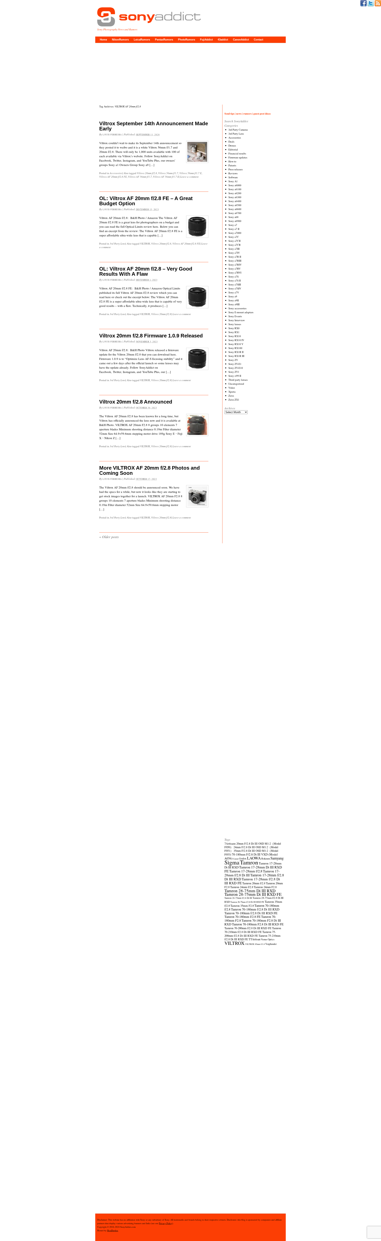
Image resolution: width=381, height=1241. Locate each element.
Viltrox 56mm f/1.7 (168, 173)
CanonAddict (241, 39)
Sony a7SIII (234, 284)
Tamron (249, 862)
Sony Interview (236, 320)
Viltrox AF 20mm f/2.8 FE (113, 176)
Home (103, 39)
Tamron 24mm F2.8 (265, 887)
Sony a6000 (234, 185)
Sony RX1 (234, 332)
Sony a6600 (234, 209)
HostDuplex (112, 1230)
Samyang (277, 858)
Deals (231, 141)
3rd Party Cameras (238, 129)
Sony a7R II (234, 256)
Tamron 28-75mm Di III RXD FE (253, 894)
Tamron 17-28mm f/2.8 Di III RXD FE (252, 881)
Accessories (116, 173)
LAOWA (254, 858)
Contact (258, 39)
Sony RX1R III (236, 356)
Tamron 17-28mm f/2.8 (245, 871)
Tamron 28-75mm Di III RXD (249, 890)
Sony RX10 (234, 336)
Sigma (231, 862)
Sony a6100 (234, 189)
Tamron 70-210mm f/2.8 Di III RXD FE (252, 930)
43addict (223, 39)
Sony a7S (233, 276)
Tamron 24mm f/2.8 (241, 887)
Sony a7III (234, 249)
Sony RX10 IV (236, 340)
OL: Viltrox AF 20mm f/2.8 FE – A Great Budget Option (146, 200)
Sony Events (235, 316)
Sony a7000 (234, 233)
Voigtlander (271, 944)
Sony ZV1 (233, 372)
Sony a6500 (234, 205)
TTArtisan (254, 939)
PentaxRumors (164, 39)
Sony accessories (237, 308)
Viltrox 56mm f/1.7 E (190, 173)
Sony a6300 (234, 197)
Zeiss (231, 395)
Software (233, 177)
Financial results (237, 153)
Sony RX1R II (235, 352)
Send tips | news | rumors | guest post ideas (247, 113)
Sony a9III (234, 304)
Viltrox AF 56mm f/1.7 (140, 176)
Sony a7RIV (234, 264)
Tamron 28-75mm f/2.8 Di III (238, 897)
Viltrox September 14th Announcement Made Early (153, 126)
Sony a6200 (234, 193)
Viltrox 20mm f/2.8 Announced (135, 402)
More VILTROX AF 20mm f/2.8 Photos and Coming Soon (149, 470)
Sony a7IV (234, 252)
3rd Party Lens (117, 243)
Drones (232, 145)
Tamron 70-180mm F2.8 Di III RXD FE (258, 924)
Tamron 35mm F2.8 (242, 906)
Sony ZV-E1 (234, 364)
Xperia (232, 391)
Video (231, 387)
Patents (232, 165)
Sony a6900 (234, 221)
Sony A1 (233, 181)
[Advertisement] (190, 73)
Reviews (233, 173)
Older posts (109, 536)
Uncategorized (236, 383)
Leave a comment (189, 176)
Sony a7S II (234, 280)
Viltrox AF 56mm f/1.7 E (166, 176)
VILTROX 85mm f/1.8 (255, 944)
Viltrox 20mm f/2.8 (147, 173)
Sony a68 (233, 217)
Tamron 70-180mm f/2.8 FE (242, 916)
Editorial (233, 149)
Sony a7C (233, 237)
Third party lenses (238, 380)
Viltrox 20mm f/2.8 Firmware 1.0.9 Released (151, 336)
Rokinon (265, 858)
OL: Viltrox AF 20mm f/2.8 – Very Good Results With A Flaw (145, 271)
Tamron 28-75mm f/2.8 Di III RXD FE (247, 902)
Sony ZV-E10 (235, 368)
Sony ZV (233, 360)
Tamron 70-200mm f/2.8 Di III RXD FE (247, 928)
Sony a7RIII (234, 260)
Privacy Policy (165, 1223)
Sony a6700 (234, 213)
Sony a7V (233, 292)
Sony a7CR (234, 245)
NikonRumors (120, 39)
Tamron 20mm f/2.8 (253, 883)
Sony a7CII (234, 241)
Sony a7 (232, 225)
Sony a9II (233, 300)
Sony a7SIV (234, 288)
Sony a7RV (234, 268)
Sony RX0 (234, 328)
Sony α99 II (234, 376)
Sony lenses (234, 324)
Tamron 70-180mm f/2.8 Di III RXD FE (250, 913)
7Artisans (230, 843)
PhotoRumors (186, 39)
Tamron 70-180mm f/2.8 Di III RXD (255, 909)
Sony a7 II (233, 229)
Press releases (235, 169)
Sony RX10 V (235, 344)
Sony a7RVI (234, 272)
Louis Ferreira (112, 134)
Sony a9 (232, 296)
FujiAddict (206, 39)
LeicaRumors (142, 39)
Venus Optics (267, 939)
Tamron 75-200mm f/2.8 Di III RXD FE (250, 933)
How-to (232, 161)
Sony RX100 (235, 348)
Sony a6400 (234, 201)
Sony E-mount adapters (240, 312)
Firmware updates (237, 157)
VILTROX (145, 243)
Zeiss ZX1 (233, 399)
